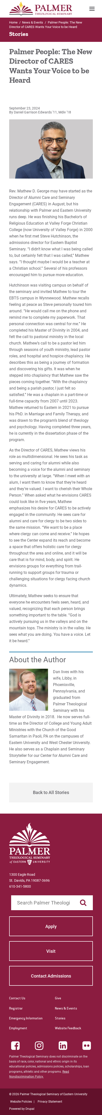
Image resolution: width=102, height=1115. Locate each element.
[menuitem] (92, 9)
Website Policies (21, 1101)
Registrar (16, 1008)
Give (58, 998)
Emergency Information (26, 1018)
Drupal (30, 1109)
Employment (18, 1028)
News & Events (66, 1008)
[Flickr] (87, 1046)
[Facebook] (15, 1046)
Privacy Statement (50, 1101)
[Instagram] (39, 1046)
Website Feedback (68, 1028)
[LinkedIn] (63, 1046)
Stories (60, 1018)
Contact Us (17, 998)
